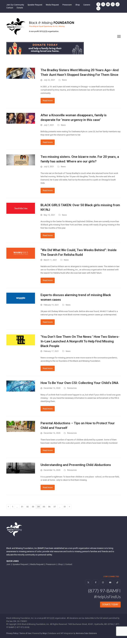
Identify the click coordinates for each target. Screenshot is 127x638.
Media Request (37, 564)
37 (55, 507)
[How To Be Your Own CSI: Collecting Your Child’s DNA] (20, 386)
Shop (60, 564)
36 (50, 507)
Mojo (45, 633)
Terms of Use (25, 633)
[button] (119, 36)
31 (23, 507)
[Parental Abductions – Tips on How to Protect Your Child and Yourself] (20, 426)
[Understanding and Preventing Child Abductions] (20, 468)
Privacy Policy (12, 633)
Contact (68, 564)
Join (8, 564)
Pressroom (51, 564)
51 (65, 507)
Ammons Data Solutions (86, 633)
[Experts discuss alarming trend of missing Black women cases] (20, 298)
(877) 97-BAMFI (104, 590)
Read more (48, 100)
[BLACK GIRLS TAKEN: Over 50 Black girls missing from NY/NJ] (20, 208)
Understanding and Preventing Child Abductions (76, 465)
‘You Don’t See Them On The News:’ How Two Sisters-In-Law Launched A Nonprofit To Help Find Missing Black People (80, 341)
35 (44, 507)
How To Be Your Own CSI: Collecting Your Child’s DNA (79, 383)
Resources (72, 388)
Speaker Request (20, 564)
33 (34, 507)
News (64, 80)
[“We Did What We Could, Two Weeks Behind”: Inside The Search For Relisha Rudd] (20, 253)
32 (28, 507)
